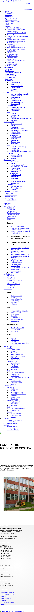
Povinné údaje (4, 596)
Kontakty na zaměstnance (7, 602)
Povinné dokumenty (6, 598)
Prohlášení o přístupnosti (7, 592)
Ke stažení (3, 600)
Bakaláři (2, 604)
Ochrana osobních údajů (7, 594)
